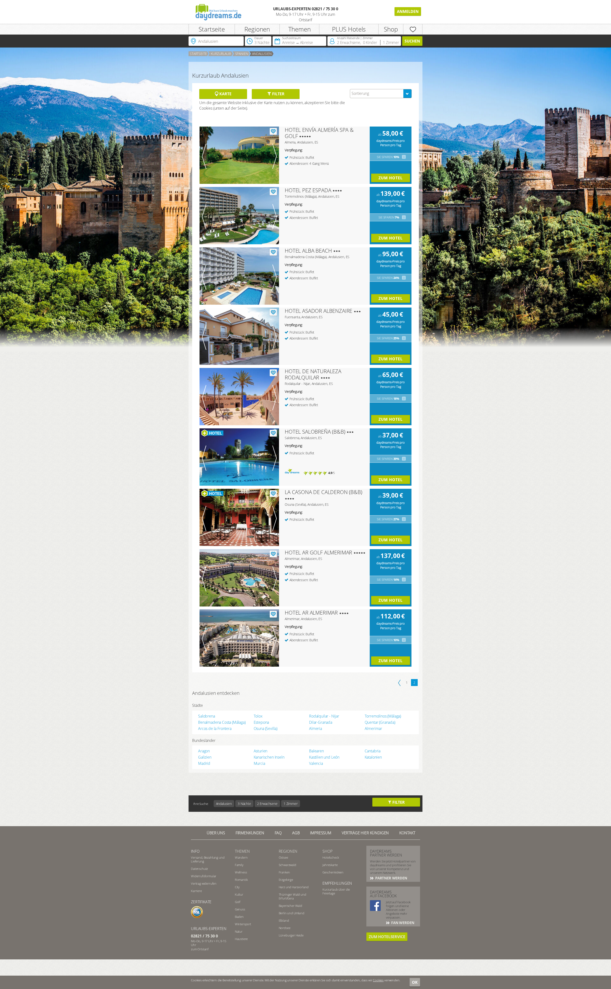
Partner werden (390, 878)
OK (415, 982)
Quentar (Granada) (380, 722)
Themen (299, 29)
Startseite (212, 29)
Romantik (241, 879)
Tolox (258, 716)
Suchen (412, 41)
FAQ (278, 832)
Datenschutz (199, 869)
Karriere (196, 891)
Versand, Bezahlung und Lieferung (207, 859)
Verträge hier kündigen (365, 832)
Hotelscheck (330, 857)
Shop (391, 29)
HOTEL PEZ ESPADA (308, 190)
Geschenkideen (332, 872)
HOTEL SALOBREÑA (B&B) (315, 431)
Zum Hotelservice (387, 936)
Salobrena (206, 716)
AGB (296, 832)
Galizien (204, 757)
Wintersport (243, 924)
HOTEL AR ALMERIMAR (311, 612)
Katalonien (373, 757)
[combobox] (381, 93)
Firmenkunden (250, 832)
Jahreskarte (329, 865)
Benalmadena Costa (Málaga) (222, 722)
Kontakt (407, 832)
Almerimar (373, 728)
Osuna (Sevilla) (266, 728)
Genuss (240, 909)
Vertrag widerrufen (203, 883)
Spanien (241, 53)
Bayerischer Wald (290, 906)
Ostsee (283, 857)
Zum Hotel (391, 178)
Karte (224, 93)
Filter (277, 93)
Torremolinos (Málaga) (383, 716)
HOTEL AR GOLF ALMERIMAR (318, 552)
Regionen (257, 29)
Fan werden (402, 922)
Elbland (284, 920)
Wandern (241, 857)
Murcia (259, 763)
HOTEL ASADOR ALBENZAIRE (318, 310)
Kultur (239, 894)
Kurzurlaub (221, 53)
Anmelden (408, 11)
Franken (284, 872)
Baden (239, 917)
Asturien (261, 751)
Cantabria (373, 751)
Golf (237, 902)
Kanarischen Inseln (269, 757)
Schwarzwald (287, 865)
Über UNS (216, 832)
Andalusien (261, 53)
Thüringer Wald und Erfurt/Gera (292, 896)
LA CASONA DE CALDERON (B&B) (323, 491)
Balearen (316, 751)
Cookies (378, 980)
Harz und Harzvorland (294, 887)
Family (239, 865)
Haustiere (241, 939)
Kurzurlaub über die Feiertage (336, 891)
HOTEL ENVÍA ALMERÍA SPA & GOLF (319, 132)
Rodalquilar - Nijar (324, 716)
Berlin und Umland (291, 913)
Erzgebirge (286, 879)
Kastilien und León (324, 757)
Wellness (241, 872)
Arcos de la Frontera (215, 728)
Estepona (261, 722)
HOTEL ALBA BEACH (308, 250)
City (237, 887)
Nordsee (284, 928)
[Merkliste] (412, 29)
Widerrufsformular (203, 876)
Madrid (204, 763)
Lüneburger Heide (291, 935)
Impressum (320, 832)
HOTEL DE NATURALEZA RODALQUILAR (313, 374)
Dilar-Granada (320, 722)
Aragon (204, 751)
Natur (238, 931)
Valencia (316, 763)
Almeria (315, 728)
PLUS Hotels (349, 29)
